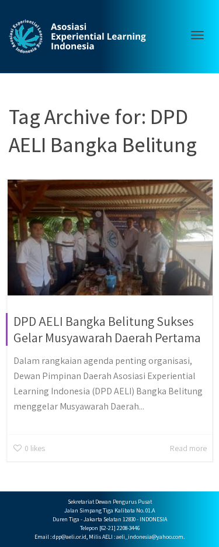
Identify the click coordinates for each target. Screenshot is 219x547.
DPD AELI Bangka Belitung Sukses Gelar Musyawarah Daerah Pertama (107, 329)
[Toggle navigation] (197, 35)
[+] (110, 237)
